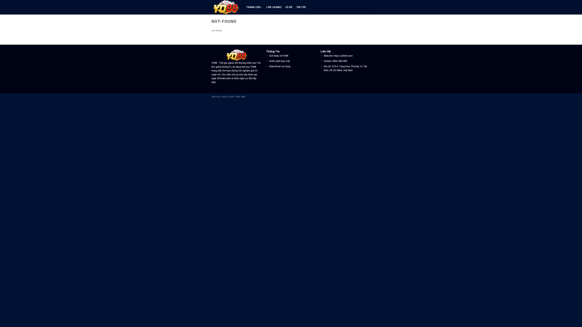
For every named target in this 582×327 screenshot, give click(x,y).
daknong (215, 96)
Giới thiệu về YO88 (278, 55)
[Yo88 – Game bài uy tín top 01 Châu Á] (226, 7)
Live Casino (273, 7)
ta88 (243, 96)
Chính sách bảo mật (279, 61)
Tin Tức (301, 7)
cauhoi (224, 96)
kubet (231, 96)
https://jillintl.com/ (343, 55)
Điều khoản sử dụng (279, 66)
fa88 (237, 96)
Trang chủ (253, 7)
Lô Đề (288, 7)
